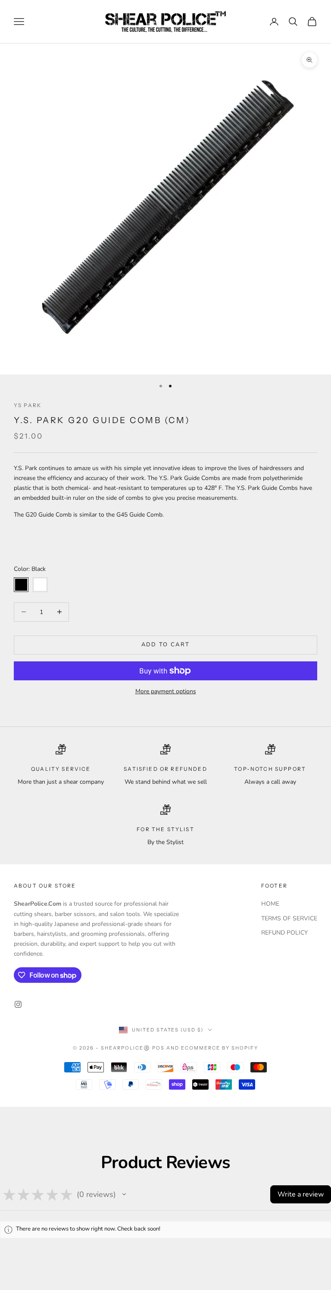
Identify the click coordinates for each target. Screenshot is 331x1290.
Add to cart (165, 644)
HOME (270, 904)
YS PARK (27, 405)
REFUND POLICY (284, 933)
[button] (124, 1194)
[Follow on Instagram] (18, 1004)
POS (158, 1048)
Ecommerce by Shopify (219, 1048)
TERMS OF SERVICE (289, 918)
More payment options (165, 691)
